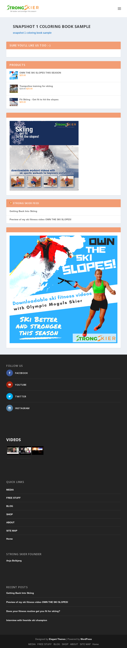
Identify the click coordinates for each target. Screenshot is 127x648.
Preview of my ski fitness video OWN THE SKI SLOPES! (40, 219)
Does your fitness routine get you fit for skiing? (33, 611)
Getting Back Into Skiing (23, 211)
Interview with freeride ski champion (26, 620)
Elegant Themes (57, 639)
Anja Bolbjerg (14, 560)
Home (9, 538)
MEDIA (10, 489)
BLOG (9, 506)
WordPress (86, 639)
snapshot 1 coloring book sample (32, 32)
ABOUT (10, 522)
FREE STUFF (13, 497)
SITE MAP (11, 530)
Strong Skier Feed (26, 203)
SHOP (9, 514)
